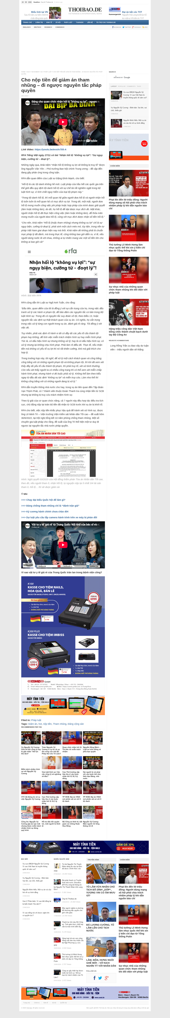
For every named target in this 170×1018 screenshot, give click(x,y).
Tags (139, 86)
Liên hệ (90, 22)
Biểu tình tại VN (39, 12)
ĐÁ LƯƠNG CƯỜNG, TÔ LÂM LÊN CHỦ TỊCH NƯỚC (100, 927)
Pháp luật (68, 22)
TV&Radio (80, 22)
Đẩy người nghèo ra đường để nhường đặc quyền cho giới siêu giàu (72, 910)
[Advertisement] (85, 50)
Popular (122, 86)
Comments (131, 86)
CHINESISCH (59, 27)
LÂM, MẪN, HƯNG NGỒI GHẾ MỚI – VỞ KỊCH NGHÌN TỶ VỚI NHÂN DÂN (101, 963)
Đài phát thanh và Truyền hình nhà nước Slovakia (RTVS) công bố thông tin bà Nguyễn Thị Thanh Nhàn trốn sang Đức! (68, 884)
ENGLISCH (27, 27)
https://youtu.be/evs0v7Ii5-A (50, 149)
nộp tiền (47, 724)
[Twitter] (101, 979)
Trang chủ (27, 22)
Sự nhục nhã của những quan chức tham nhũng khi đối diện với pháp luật (128, 289)
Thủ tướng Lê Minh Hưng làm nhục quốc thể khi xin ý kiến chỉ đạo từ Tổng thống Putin (127, 247)
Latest (114, 86)
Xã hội (58, 22)
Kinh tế (49, 22)
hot (40, 724)
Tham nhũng (59, 724)
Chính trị (39, 22)
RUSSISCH (48, 27)
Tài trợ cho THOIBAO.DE (106, 22)
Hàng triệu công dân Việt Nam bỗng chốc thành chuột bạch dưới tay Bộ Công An (128, 331)
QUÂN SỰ (63, 1002)
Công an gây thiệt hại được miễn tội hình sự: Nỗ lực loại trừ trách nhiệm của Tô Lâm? (68, 974)
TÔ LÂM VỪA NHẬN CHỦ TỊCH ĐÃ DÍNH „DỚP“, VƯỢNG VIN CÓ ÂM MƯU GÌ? (100, 891)
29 (41, 72)
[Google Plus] (108, 979)
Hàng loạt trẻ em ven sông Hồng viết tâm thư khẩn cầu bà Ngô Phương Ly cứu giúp (69, 941)
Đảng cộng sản (76, 724)
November (35, 72)
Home (23, 72)
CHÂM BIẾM (115, 166)
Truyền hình (93, 860)
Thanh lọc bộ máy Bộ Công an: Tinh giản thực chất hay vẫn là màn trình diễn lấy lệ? (68, 925)
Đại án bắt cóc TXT (132, 12)
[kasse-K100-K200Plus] (63, 693)
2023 (28, 72)
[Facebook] (96, 979)
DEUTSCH (37, 27)
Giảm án (32, 724)
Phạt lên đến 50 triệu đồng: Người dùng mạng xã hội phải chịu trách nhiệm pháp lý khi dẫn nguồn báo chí (128, 204)
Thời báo (29, 1008)
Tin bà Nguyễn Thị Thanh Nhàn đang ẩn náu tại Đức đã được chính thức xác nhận (68, 867)
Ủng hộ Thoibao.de (47, 2)
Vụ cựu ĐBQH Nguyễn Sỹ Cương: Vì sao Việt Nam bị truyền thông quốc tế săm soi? (36, 866)
